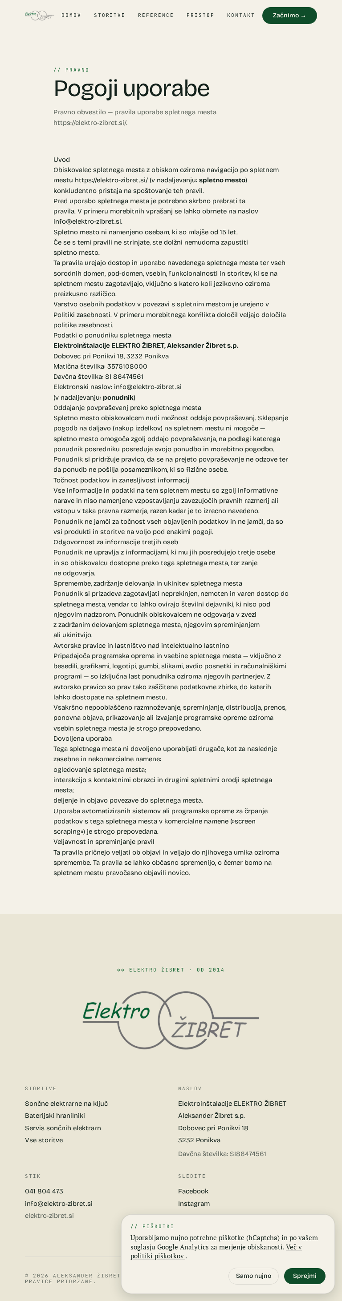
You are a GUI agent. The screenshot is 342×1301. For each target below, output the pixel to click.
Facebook (193, 1191)
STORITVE (110, 15)
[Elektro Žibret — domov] (39, 15)
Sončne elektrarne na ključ (66, 1104)
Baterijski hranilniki (55, 1116)
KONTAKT (241, 15)
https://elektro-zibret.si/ (89, 123)
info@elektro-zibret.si (87, 221)
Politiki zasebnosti (81, 315)
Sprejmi (305, 1276)
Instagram (194, 1204)
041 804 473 (44, 1191)
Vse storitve (44, 1140)
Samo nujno (253, 1276)
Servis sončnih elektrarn (63, 1128)
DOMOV (71, 15)
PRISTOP (201, 15)
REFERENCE (156, 15)
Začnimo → (289, 15)
